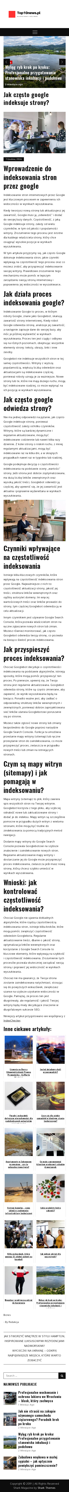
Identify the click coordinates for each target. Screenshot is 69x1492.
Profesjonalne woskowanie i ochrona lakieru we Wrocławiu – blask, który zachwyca (39, 1396)
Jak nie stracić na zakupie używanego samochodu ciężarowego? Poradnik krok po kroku (38, 1417)
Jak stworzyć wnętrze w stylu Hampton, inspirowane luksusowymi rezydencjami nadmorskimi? (34, 1341)
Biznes (7, 1315)
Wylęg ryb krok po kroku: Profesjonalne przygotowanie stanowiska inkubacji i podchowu (33, 72)
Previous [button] (7, 62)
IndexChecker (12, 1020)
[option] (35, 62)
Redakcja (14, 1322)
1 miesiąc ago (26, 1404)
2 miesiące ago (14, 84)
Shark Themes (47, 1487)
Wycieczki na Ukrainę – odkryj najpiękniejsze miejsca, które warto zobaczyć (34, 1355)
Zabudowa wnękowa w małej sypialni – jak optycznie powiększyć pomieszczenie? (37, 1461)
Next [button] (62, 62)
